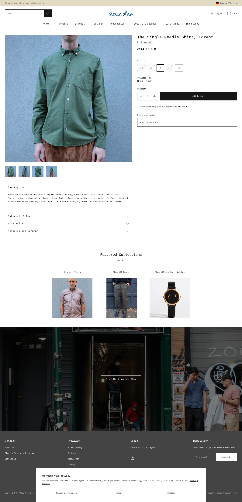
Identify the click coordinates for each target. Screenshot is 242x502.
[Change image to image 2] (24, 171)
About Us (9, 447)
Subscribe (226, 457)
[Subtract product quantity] (140, 96)
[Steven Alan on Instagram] (132, 458)
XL (179, 68)
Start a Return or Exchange (19, 453)
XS (141, 68)
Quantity (141, 89)
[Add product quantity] (154, 96)
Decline (171, 493)
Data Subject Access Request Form (219, 493)
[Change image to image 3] (37, 171)
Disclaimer (73, 459)
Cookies (72, 453)
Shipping (156, 107)
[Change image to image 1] (10, 171)
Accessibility (75, 447)
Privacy (72, 464)
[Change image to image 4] (51, 171)
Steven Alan (147, 42)
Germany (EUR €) (227, 3)
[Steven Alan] (121, 13)
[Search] (48, 13)
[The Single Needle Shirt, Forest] (68, 98)
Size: (141, 61)
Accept (119, 493)
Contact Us (10, 459)
